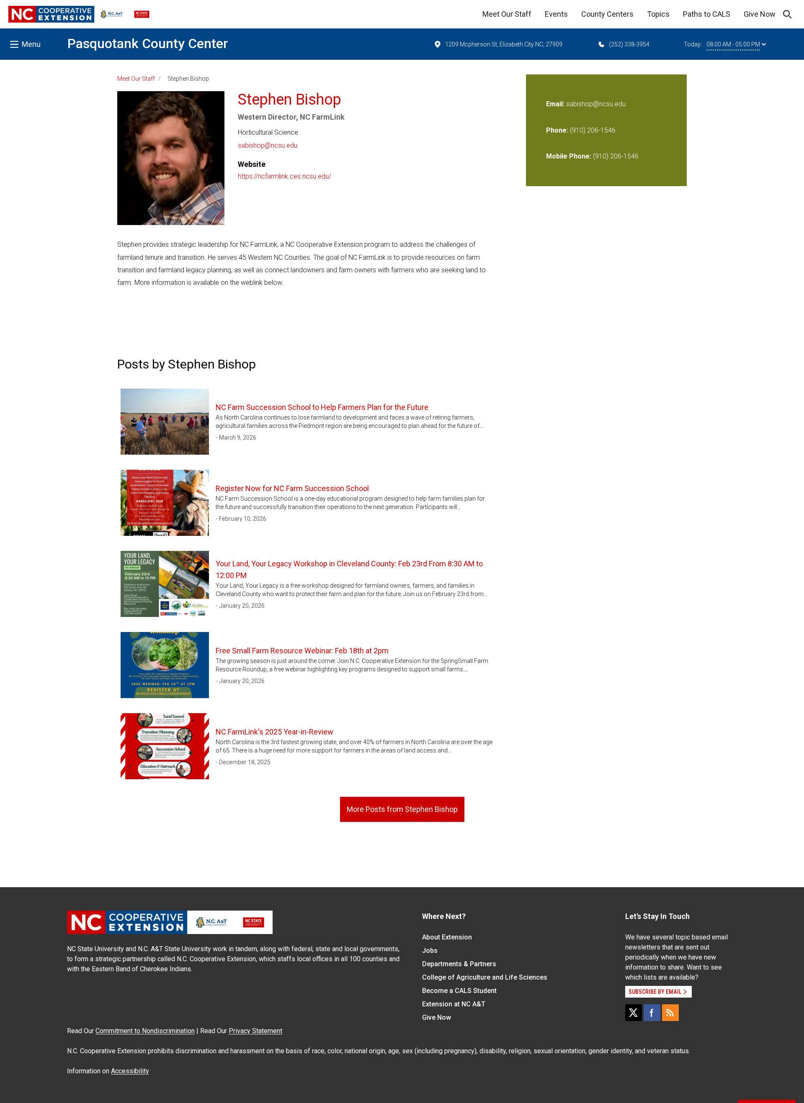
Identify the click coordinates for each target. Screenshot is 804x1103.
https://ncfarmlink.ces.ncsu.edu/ (284, 176)
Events (556, 14)
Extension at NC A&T (453, 1004)
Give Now (760, 14)
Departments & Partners (459, 964)
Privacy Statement (255, 1031)
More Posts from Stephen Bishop (402, 809)
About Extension (447, 937)
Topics (658, 14)
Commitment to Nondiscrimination (145, 1031)
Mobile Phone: (568, 156)
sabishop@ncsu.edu (267, 145)
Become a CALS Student (459, 991)
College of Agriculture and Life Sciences (484, 977)
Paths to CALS (706, 14)
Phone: (557, 130)
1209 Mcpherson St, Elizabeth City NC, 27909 (503, 44)
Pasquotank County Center (147, 43)
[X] (633, 1012)
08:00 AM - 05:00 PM (733, 44)
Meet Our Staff (506, 14)
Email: (556, 104)
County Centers (607, 14)
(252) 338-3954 (629, 44)
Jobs (430, 951)
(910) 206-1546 (593, 130)
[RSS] (670, 1012)
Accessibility (130, 1071)
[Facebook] (652, 1012)
